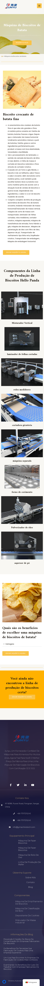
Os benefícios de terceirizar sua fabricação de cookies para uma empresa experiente (18, 950)
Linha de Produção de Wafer (29, 863)
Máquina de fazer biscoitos (27, 842)
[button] (21, 106)
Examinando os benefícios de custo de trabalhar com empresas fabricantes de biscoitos (21, 967)
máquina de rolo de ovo (28, 856)
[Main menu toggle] (39, 5)
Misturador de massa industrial (25, 921)
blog (30, 887)
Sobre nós (30, 877)
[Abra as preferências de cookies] (4, 983)
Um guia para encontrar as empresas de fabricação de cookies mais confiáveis (21, 959)
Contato (30, 882)
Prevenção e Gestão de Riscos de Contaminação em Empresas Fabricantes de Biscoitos (21, 941)
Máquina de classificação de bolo (27, 909)
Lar (2, 56)
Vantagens (9, 644)
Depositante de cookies (27, 915)
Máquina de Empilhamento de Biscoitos (29, 902)
